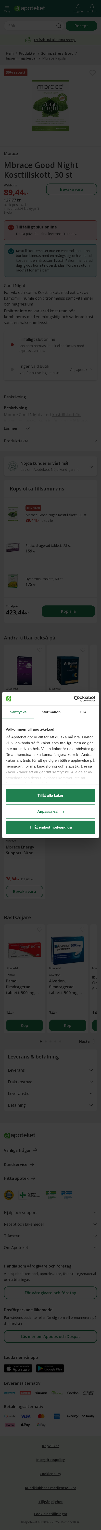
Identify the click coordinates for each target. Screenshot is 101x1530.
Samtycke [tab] (18, 712)
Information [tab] (50, 712)
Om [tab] (83, 712)
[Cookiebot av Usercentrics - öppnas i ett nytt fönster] (73, 698)
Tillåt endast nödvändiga (50, 827)
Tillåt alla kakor (51, 795)
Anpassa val (47, 811)
